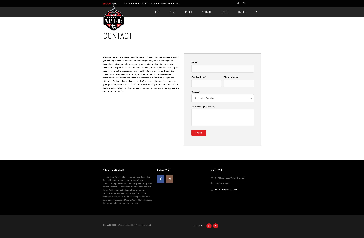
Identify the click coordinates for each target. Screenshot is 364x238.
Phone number (231, 77)
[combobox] (222, 98)
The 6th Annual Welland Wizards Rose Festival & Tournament (155, 3)
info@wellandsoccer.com (226, 190)
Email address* (198, 77)
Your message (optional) (203, 107)
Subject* (195, 92)
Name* (194, 62)
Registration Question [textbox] (204, 98)
